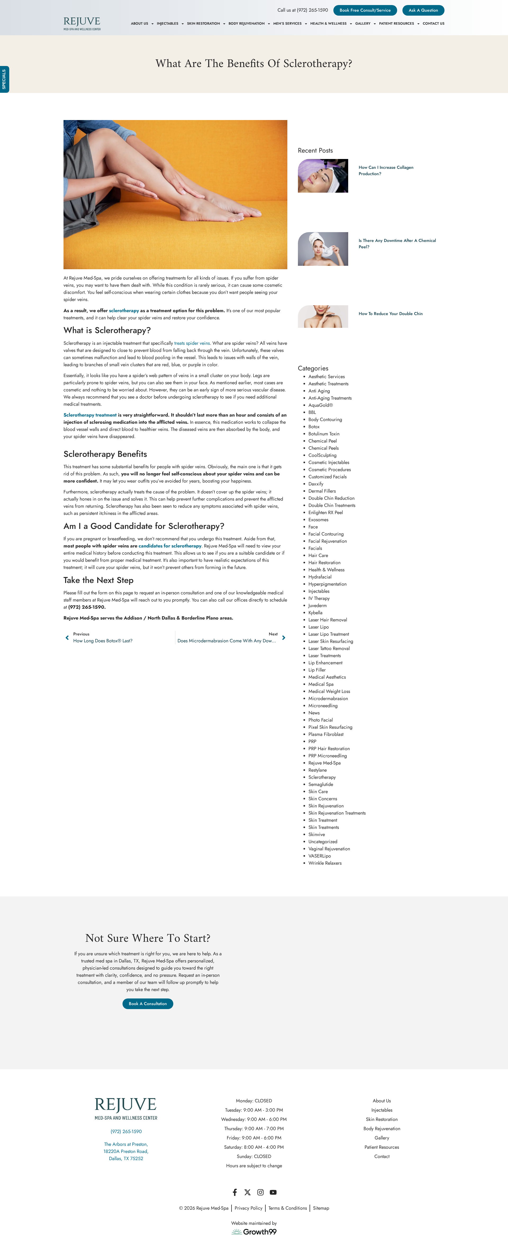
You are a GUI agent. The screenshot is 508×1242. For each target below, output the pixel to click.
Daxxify (316, 483)
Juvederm (318, 605)
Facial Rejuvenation (328, 541)
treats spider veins (192, 343)
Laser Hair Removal (328, 619)
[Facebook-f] (234, 1192)
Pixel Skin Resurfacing (330, 727)
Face (313, 526)
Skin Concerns (323, 798)
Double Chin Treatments (332, 505)
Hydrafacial (320, 576)
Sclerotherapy (322, 777)
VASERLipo (320, 855)
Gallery (362, 23)
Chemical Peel (323, 440)
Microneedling (323, 705)
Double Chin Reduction (332, 498)
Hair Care (318, 555)
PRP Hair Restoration (329, 748)
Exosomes (318, 519)
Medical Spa (321, 684)
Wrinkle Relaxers (325, 863)
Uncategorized (323, 841)
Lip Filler (317, 669)
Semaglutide (321, 784)
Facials (315, 548)
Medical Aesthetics (327, 677)
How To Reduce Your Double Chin (391, 314)
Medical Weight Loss (329, 691)
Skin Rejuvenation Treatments (337, 813)
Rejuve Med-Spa (325, 762)
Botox (314, 426)
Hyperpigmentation (328, 584)
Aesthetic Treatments (328, 383)
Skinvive (317, 834)
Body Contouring (325, 419)
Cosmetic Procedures (330, 469)
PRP (312, 741)
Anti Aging (319, 390)
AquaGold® (321, 405)
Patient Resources (396, 23)
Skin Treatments (324, 827)
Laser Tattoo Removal (329, 648)
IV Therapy (319, 598)
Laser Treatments (325, 655)
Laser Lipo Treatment (329, 634)
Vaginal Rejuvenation (329, 848)
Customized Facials (328, 476)
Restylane (318, 770)
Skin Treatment (323, 820)
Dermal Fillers (322, 491)
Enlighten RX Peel (326, 512)
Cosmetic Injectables (329, 462)
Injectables (167, 23)
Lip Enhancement (325, 662)
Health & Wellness (328, 23)
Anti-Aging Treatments (330, 398)
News (314, 712)
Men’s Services (287, 23)
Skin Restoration (203, 23)
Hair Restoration (325, 562)
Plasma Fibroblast (326, 734)
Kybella (316, 612)
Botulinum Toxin (324, 433)
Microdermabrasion (328, 698)
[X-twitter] (247, 1192)
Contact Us (433, 23)
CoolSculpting (323, 455)
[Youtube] (273, 1192)
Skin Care (318, 791)
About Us (139, 23)
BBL (312, 412)
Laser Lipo (319, 627)
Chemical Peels (324, 448)
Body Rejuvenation (247, 23)
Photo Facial (321, 720)
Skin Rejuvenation (326, 805)
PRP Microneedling (328, 755)
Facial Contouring (326, 534)
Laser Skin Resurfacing (331, 641)
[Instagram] (260, 1192)
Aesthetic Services (327, 376)
